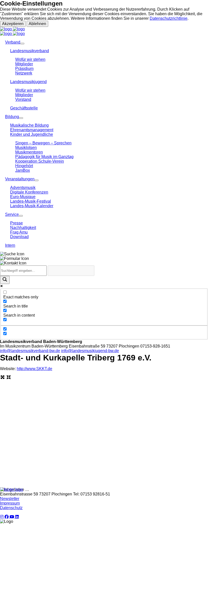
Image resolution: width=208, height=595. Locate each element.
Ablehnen (37, 24)
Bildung (12, 116)
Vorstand (23, 99)
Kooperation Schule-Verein (39, 161)
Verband (12, 42)
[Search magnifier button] (5, 280)
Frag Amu (19, 232)
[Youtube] (12, 517)
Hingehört (24, 166)
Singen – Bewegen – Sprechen (43, 143)
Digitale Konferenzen (29, 192)
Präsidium (24, 68)
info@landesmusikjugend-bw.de (90, 351)
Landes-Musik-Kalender (31, 206)
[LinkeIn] (17, 517)
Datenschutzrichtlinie (168, 18)
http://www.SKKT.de (34, 369)
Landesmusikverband (29, 51)
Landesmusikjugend (28, 82)
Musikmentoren (29, 152)
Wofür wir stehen (30, 59)
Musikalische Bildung (29, 125)
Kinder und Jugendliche (31, 134)
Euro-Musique (23, 197)
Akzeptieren (13, 24)
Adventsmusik (23, 187)
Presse (16, 223)
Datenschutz (11, 508)
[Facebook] (7, 517)
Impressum (10, 503)
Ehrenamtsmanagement (31, 130)
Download (19, 237)
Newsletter (9, 498)
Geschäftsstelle (24, 108)
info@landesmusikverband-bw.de (30, 351)
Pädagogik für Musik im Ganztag (44, 157)
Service (12, 214)
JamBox (22, 170)
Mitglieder (24, 64)
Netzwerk (23, 73)
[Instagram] (2, 517)
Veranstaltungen (19, 179)
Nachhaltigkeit (23, 227)
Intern (10, 245)
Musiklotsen (26, 147)
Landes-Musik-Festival (30, 201)
